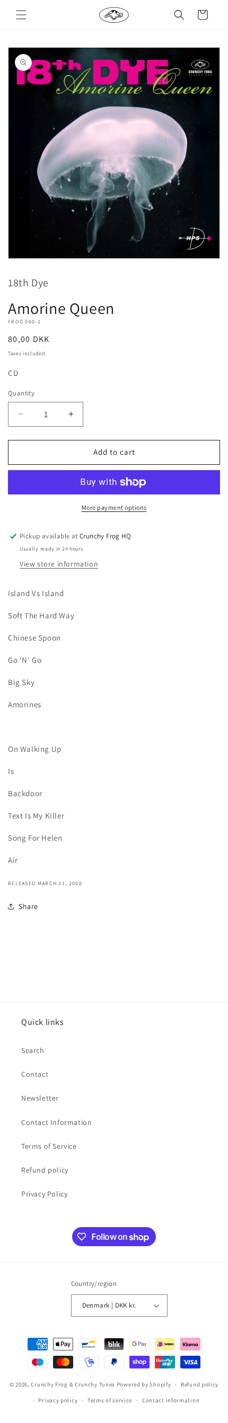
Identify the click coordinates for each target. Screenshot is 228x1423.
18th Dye (28, 283)
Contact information (170, 1400)
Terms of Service (49, 1146)
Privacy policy (57, 1400)
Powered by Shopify (144, 1384)
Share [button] (28, 906)
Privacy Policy (44, 1194)
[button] (21, 14)
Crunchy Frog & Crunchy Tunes (73, 1384)
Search (33, 1050)
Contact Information (56, 1122)
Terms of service (109, 1400)
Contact (34, 1074)
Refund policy (44, 1170)
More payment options (114, 507)
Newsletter (40, 1098)
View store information (59, 564)
